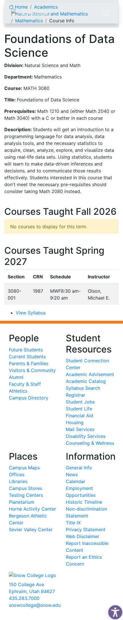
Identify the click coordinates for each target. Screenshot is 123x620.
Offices (16, 474)
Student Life (79, 409)
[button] (114, 611)
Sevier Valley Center (31, 529)
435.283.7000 (24, 598)
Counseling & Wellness (90, 443)
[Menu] (106, 13)
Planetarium (21, 502)
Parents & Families (28, 363)
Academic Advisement (90, 374)
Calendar (75, 481)
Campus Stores (25, 488)
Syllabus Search (83, 388)
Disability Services (86, 436)
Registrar (75, 395)
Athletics (18, 391)
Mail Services (80, 429)
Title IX (73, 522)
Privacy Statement (86, 529)
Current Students (27, 356)
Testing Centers (26, 495)
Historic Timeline (84, 502)
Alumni (16, 377)
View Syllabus (31, 313)
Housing (75, 422)
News (72, 474)
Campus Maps (24, 468)
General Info (79, 468)
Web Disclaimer (82, 536)
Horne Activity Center (32, 509)
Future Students (26, 350)
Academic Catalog (86, 381)
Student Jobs (80, 402)
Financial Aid (79, 415)
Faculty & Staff (25, 384)
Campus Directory (28, 398)
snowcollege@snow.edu (35, 605)
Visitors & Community (32, 370)
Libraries (18, 481)
